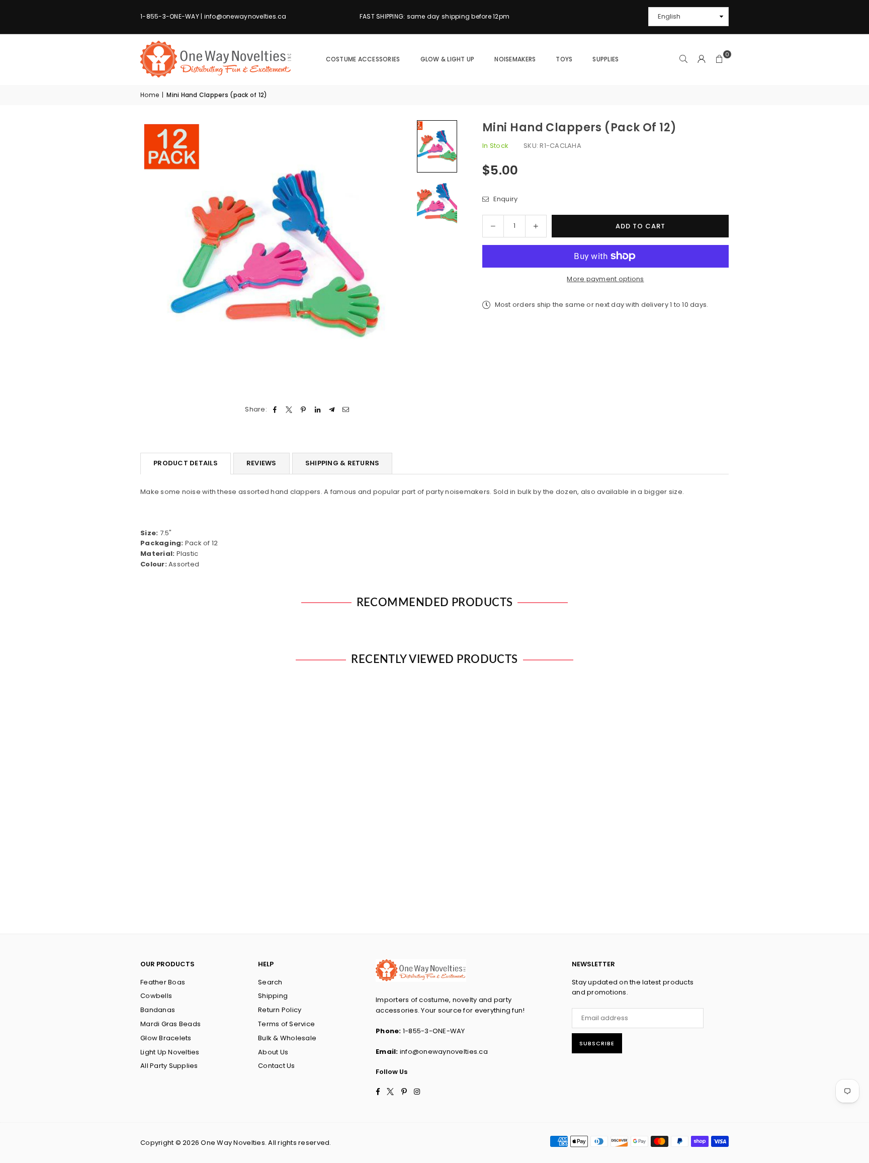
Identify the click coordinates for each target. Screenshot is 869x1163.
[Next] (398, 256)
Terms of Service (286, 1024)
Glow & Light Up (447, 59)
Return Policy (279, 1010)
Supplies (605, 59)
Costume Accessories (363, 59)
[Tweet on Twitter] (289, 409)
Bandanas (157, 1010)
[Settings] (701, 59)
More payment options (605, 279)
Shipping (273, 996)
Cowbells (156, 996)
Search (270, 982)
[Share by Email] (346, 409)
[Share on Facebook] (275, 409)
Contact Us (276, 1065)
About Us (273, 1052)
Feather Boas (162, 982)
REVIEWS (261, 463)
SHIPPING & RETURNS (342, 463)
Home (149, 95)
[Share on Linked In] (317, 409)
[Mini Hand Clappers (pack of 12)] (437, 146)
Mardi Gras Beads (170, 1024)
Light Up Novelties (170, 1052)
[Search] (683, 59)
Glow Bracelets (166, 1038)
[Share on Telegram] (331, 409)
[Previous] (154, 256)
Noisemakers (515, 59)
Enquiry (504, 199)
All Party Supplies (169, 1065)
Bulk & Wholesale (287, 1038)
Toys (564, 59)
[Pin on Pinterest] (303, 409)
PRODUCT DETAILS (185, 463)
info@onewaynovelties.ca (444, 1051)
